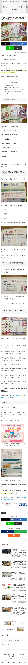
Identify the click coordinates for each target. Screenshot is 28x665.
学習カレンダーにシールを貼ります (13, 91)
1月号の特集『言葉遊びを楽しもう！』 (14, 87)
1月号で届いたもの (9, 85)
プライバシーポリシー (14, 658)
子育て (4, 512)
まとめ (6, 93)
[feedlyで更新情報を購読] (20, 531)
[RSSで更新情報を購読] (14, 535)
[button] (18, 48)
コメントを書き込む (14, 640)
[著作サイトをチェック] (7, 531)
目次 (12, 82)
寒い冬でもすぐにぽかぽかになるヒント (14, 89)
